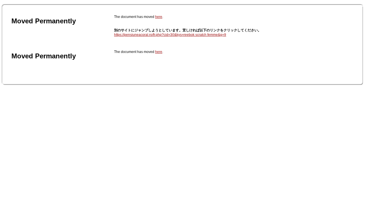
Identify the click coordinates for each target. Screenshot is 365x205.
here (158, 17)
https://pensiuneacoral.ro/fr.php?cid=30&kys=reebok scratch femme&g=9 (170, 35)
